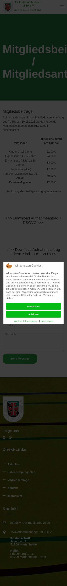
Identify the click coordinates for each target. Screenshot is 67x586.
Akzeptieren (33, 306)
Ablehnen (33, 314)
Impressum (47, 321)
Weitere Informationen (26, 321)
